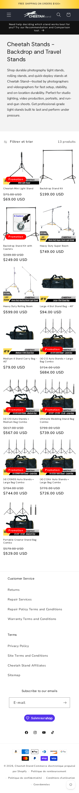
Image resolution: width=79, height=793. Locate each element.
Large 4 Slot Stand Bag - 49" (57, 306)
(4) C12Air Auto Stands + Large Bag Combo (54, 481)
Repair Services (20, 599)
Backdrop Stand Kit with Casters (17, 247)
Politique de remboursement (48, 771)
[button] (9, 15)
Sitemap (14, 675)
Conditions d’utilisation (60, 777)
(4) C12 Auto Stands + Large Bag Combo (56, 360)
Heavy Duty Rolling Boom (18, 306)
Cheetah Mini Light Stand (18, 188)
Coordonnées (42, 784)
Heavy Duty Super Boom (54, 246)
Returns (14, 590)
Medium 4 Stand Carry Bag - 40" (20, 360)
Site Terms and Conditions (28, 656)
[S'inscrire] (65, 702)
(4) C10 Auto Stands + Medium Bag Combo (16, 421)
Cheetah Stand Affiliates (27, 665)
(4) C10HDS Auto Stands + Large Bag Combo (18, 481)
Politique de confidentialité (25, 777)
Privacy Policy (18, 646)
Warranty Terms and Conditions (32, 619)
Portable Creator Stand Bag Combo (20, 541)
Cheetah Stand (24, 766)
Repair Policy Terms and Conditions (35, 609)
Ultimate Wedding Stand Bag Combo (57, 421)
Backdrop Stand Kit (51, 188)
